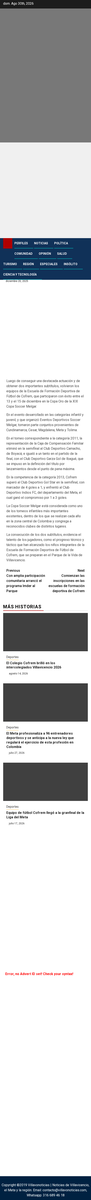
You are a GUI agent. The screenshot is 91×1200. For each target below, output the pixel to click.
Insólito (70, 264)
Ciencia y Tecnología (20, 274)
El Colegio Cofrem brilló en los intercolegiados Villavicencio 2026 (33, 665)
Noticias (41, 243)
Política (61, 243)
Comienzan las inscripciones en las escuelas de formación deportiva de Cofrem (66, 581)
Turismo (10, 264)
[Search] (84, 243)
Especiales (49, 264)
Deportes (12, 657)
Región (28, 264)
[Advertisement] (45, 190)
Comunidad (23, 253)
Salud (62, 253)
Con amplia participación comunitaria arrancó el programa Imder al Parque (25, 581)
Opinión (45, 253)
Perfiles (21, 243)
